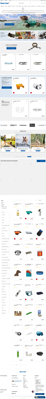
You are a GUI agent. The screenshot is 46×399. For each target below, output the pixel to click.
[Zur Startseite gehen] (4, 3)
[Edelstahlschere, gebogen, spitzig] (29, 333)
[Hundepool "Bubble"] (40, 273)
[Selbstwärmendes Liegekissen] (18, 313)
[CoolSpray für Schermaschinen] (18, 354)
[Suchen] (31, 3)
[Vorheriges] (0, 22)
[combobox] (24, 3)
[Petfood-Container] (39, 204)
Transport (2, 205)
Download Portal (25, 386)
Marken (24, 383)
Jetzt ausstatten (7, 87)
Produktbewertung (25, 381)
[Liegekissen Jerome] (40, 293)
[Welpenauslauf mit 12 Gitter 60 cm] (37, 109)
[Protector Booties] (40, 232)
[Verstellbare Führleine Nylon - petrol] (8, 63)
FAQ (23, 377)
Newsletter (24, 380)
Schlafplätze (2, 204)
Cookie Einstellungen (25, 387)
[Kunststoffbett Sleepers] (40, 354)
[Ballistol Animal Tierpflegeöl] (18, 212)
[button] (0, 125)
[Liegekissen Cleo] (29, 245)
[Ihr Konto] (43, 3)
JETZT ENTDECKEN (11, 48)
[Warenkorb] (45, 3)
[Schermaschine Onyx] (18, 293)
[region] (23, 63)
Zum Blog (29, 156)
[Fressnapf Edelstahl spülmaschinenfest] (18, 253)
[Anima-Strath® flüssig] (40, 253)
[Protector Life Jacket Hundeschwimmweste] (29, 212)
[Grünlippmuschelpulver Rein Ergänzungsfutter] (29, 354)
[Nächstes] (45, 22)
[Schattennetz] (29, 225)
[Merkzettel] (41, 3)
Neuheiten (2, 202)
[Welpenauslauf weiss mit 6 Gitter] (20, 109)
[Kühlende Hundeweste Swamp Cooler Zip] (37, 86)
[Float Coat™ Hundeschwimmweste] (40, 333)
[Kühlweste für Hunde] (29, 293)
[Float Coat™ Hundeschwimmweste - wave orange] (20, 86)
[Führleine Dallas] (21, 55)
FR (44, 0)
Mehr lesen (8, 150)
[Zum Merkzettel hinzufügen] (14, 54)
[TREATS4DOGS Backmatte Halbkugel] (29, 273)
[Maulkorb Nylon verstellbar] (18, 273)
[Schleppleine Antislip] (18, 333)
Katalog (24, 382)
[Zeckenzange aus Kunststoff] (29, 313)
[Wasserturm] (39, 305)
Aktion (2, 203)
